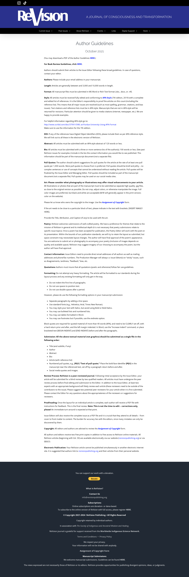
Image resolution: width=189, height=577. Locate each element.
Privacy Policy (106, 536)
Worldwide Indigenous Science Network (119, 531)
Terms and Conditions (87, 536)
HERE (79, 64)
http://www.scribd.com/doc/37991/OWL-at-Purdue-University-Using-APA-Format (80, 124)
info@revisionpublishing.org (94, 497)
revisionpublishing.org (129, 438)
